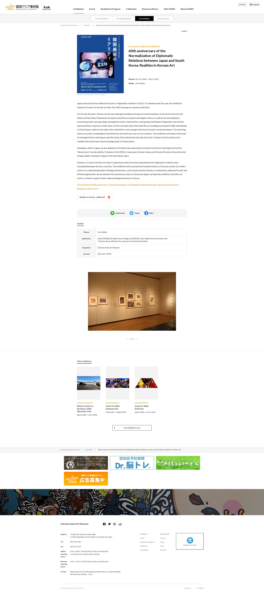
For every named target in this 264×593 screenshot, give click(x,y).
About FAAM (186, 9)
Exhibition (78, 9)
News (162, 542)
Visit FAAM (169, 9)
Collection (131, 9)
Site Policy (200, 588)
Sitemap (163, 550)
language (255, 4)
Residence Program (111, 9)
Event (92, 9)
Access (243, 4)
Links (162, 546)
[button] (127, 339)
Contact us (188, 588)
